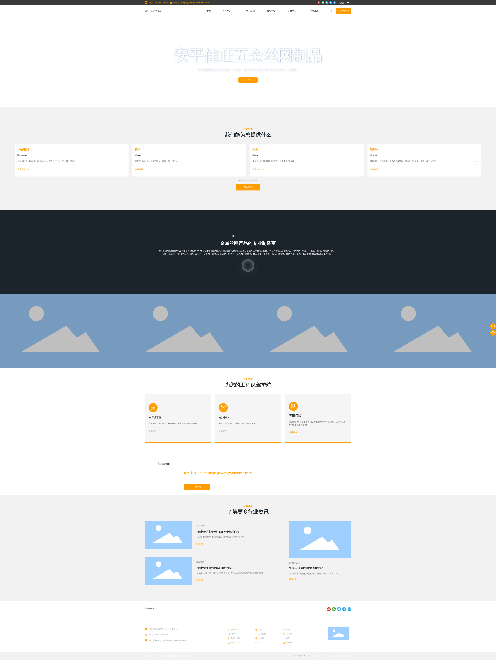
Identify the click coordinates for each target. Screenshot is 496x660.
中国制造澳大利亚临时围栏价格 (214, 567)
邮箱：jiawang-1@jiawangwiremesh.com (191, 2)
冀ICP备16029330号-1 (303, 656)
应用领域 (295, 416)
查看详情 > (23, 169)
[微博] (319, 2)
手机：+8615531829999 (158, 2)
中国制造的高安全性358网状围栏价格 (217, 531)
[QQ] (327, 2)
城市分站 (347, 656)
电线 (288, 638)
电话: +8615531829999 (159, 634)
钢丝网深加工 (236, 642)
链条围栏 (262, 634)
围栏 (260, 642)
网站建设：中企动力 (322, 656)
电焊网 (374, 149)
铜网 (255, 149)
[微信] (323, 2)
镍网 (138, 149)
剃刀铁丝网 (235, 638)
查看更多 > (154, 431)
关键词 (340, 656)
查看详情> (293, 579)
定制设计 (225, 417)
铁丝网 (261, 638)
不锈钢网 (23, 149)
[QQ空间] (330, 2)
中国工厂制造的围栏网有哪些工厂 (306, 568)
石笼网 (289, 634)
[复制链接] (334, 2)
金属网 (289, 642)
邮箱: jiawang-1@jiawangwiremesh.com (168, 640)
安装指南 (155, 417)
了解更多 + (248, 80)
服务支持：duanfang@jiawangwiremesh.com (218, 473)
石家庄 (333, 656)
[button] (41, 100)
